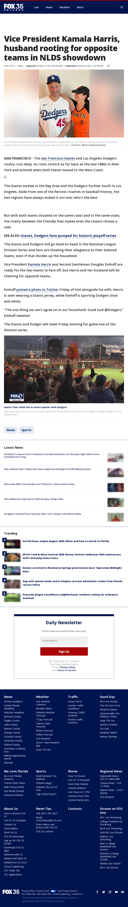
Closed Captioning (14, 866)
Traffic (73, 697)
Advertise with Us (13, 854)
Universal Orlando (13, 795)
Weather (42, 697)
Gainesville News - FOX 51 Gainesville (110, 777)
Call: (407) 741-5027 (46, 813)
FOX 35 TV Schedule (79, 780)
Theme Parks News (14, 783)
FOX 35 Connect (45, 831)
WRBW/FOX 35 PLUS (15, 862)
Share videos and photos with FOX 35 (46, 826)
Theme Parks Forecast (43, 725)
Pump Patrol (75, 701)
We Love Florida (109, 701)
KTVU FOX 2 (9, 65)
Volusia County (12, 744)
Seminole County (13, 740)
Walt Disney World (14, 787)
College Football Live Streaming (111, 823)
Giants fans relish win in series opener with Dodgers (35, 407)
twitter (103, 892)
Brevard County (12, 716)
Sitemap (8, 762)
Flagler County (12, 720)
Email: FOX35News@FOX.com (48, 819)
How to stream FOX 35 (15, 815)
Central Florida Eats (78, 800)
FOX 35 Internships (14, 836)
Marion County (12, 728)
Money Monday (108, 736)
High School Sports (46, 794)
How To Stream (76, 776)
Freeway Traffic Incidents (76, 714)
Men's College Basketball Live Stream (108, 846)
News (20, 65)
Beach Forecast (44, 730)
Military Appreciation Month (15, 757)
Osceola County (12, 736)
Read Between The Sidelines (46, 777)
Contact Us (10, 824)
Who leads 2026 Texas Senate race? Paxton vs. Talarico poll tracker (39, 484)
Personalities (11, 828)
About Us (11, 809)
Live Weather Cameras (43, 703)
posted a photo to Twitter (37, 289)
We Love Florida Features (13, 777)
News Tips (43, 809)
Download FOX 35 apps (14, 849)
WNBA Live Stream (110, 863)
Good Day (107, 697)
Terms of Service (66, 670)
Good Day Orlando (78, 784)
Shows (73, 771)
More (80, 7)
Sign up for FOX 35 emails (14, 842)
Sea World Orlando (14, 791)
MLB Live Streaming (111, 828)
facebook (97, 892)
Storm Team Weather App (48, 744)
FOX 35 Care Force (110, 705)
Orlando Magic (44, 783)
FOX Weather (43, 738)
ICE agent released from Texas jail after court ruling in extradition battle (42, 513)
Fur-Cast (104, 728)
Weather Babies (108, 709)
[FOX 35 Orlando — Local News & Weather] (15, 7)
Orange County (12, 732)
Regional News (111, 771)
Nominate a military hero (14, 750)
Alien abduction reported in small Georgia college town (33, 498)
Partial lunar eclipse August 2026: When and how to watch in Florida (66, 541)
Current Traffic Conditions (76, 707)
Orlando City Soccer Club (46, 788)
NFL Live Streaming (110, 817)
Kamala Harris (39, 264)
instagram (110, 892)
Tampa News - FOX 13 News (110, 784)
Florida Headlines (13, 701)
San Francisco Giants (58, 158)
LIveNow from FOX (78, 796)
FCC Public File (12, 870)
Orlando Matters (77, 788)
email (122, 892)
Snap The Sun (43, 749)
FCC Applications (13, 874)
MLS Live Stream (109, 867)
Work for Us (10, 832)
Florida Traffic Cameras (75, 721)
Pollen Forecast (44, 734)
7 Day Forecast (44, 719)
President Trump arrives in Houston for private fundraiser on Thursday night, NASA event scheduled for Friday (51, 455)
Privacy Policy (67, 667)
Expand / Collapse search (122, 7)
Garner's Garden (109, 724)
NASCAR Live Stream (111, 832)
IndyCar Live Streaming (106, 838)
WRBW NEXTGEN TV (15, 858)
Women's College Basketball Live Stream (109, 856)
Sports (26, 430)
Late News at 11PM (79, 792)
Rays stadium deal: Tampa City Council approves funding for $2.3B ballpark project (47, 469)
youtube (116, 892)
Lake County (11, 724)
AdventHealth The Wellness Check (109, 715)
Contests (75, 809)
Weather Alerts (44, 708)
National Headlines (14, 712)
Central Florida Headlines (12, 707)
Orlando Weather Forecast (45, 714)
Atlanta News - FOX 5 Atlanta (111, 791)
